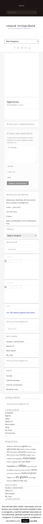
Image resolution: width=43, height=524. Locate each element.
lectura (33, 455)
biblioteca (27, 449)
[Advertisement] (21, 75)
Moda (7, 427)
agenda (25, 446)
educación (22, 451)
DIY (8, 451)
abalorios (10, 446)
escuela (29, 452)
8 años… (9, 216)
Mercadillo (21, 462)
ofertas (28, 466)
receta (34, 469)
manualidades (17, 458)
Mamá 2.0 (10, 346)
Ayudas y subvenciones (15, 341)
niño (16, 466)
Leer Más (33, 520)
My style (9, 355)
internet (23, 454)
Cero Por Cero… (12, 211)
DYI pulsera (14, 452)
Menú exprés (11, 350)
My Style (8, 430)
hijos (17, 455)
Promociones (10, 433)
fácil (8, 455)
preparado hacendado (19, 470)
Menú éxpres (10, 424)
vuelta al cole (17, 480)
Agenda (8, 415)
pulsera (28, 470)
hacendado (12, 455)
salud (13, 477)
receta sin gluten (28, 473)
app (18, 449)
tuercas (9, 480)
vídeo (25, 480)
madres (9, 458)
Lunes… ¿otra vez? (13, 207)
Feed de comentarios (14, 384)
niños (22, 465)
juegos (28, 455)
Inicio (21, 6)
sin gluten (22, 477)
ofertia (32, 466)
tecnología (32, 477)
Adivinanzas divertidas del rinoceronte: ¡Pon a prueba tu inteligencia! (21, 201)
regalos (9, 477)
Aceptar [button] (25, 521)
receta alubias (10, 473)
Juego (7, 418)
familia (34, 452)
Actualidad (9, 412)
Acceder (9, 375)
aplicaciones (11, 449)
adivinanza (17, 446)
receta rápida (17, 473)
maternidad (29, 458)
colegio (33, 449)
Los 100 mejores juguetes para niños (20, 312)
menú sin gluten (12, 462)
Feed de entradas (13, 380)
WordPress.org (12, 389)
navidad (10, 466)
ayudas (22, 449)
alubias (30, 446)
